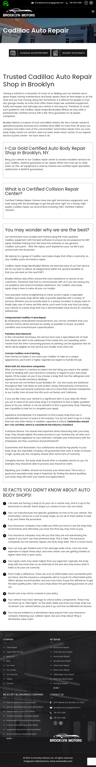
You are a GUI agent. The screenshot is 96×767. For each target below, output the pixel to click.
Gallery (9, 679)
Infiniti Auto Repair (61, 665)
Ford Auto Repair (60, 683)
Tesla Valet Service (14, 652)
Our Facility (11, 670)
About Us (10, 656)
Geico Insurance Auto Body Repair (21, 702)
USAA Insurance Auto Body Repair (20, 711)
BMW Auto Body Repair (63, 679)
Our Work (10, 665)
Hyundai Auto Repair (62, 661)
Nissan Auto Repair (61, 670)
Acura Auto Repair (61, 647)
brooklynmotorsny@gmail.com (49, 3)
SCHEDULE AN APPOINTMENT (34, 53)
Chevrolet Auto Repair (62, 652)
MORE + (56, 688)
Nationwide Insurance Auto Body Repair (23, 720)
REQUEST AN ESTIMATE (73, 53)
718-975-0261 (75, 3)
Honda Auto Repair (61, 656)
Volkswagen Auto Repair (63, 674)
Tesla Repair (11, 647)
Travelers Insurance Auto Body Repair (22, 716)
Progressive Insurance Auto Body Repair (23, 729)
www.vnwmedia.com (61, 761)
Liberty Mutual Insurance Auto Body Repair (24, 707)
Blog (8, 661)
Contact (10, 683)
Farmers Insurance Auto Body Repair (22, 725)
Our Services (12, 674)
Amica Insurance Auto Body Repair (21, 734)
